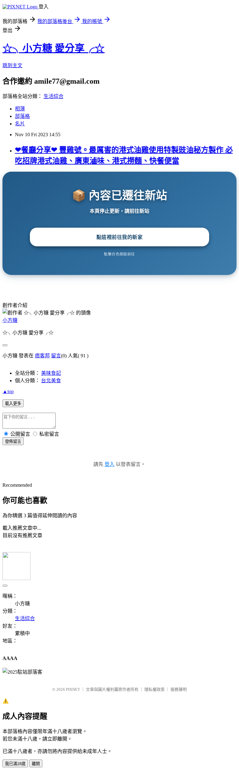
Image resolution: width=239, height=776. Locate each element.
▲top (8, 391)
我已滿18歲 (15, 763)
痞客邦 (42, 355)
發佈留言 (13, 441)
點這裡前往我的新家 (119, 237)
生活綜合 (53, 96)
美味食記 (51, 373)
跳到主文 (12, 65)
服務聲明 (179, 689)
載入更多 (13, 403)
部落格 (22, 116)
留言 (56, 355)
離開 (36, 763)
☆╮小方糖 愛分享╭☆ (53, 48)
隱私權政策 (154, 689)
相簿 (20, 108)
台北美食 (51, 380)
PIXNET (73, 689)
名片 (20, 123)
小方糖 (9, 320)
